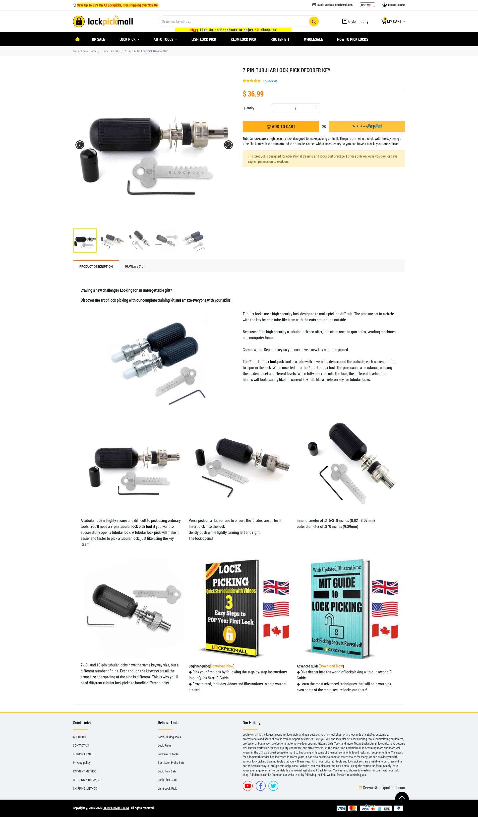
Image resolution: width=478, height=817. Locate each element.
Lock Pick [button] (128, 39)
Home (93, 51)
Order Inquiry (358, 21)
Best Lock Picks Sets (171, 762)
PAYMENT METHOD (84, 771)
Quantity (248, 108)
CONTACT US (81, 745)
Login (391, 4)
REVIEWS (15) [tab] (134, 266)
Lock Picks (165, 745)
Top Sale (97, 39)
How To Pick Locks (352, 39)
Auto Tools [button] (164, 39)
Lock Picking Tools (169, 737)
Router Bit (280, 39)
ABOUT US (79, 737)
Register (401, 4)
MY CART (393, 21)
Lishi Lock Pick (203, 39)
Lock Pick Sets (111, 51)
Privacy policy (82, 762)
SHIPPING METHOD (85, 788)
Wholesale (313, 39)
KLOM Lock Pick (243, 39)
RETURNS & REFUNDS (86, 779)
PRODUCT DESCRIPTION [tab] (96, 266)
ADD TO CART (283, 126)
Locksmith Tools (168, 754)
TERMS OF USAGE (84, 754)
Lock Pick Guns (167, 779)
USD (364, 5)
